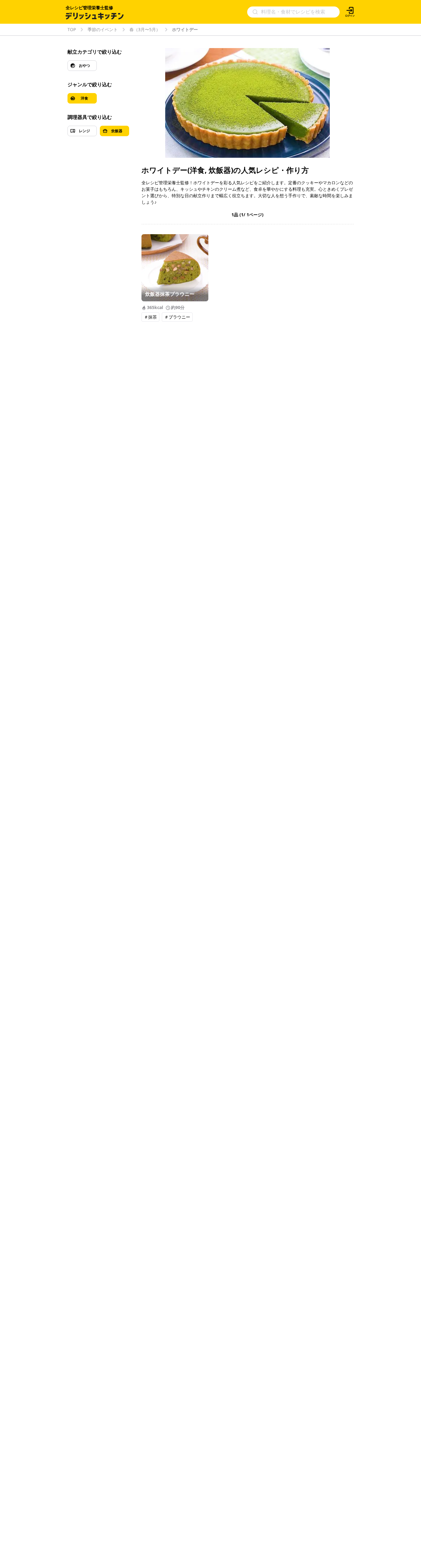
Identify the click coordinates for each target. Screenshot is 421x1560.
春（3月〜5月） (144, 29)
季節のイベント (103, 29)
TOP (71, 29)
